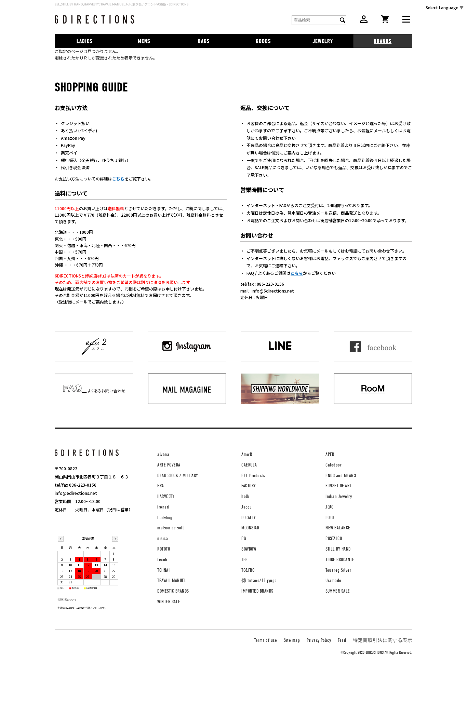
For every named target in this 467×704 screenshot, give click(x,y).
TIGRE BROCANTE (339, 560)
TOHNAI (163, 570)
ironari (163, 507)
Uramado (333, 580)
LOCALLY (248, 517)
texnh (162, 560)
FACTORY (248, 486)
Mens (144, 41)
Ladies (84, 41)
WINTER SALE (169, 602)
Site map (292, 640)
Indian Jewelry (338, 496)
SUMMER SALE (337, 591)
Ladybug (165, 517)
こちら (118, 178)
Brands (382, 41)
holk (245, 496)
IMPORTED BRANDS (257, 591)
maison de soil (170, 528)
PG (243, 538)
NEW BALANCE (337, 528)
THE (244, 560)
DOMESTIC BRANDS (173, 591)
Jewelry (323, 41)
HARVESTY (165, 496)
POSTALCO (333, 538)
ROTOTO (163, 549)
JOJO (329, 507)
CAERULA (249, 465)
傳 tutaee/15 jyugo (259, 580)
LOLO (329, 517)
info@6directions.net (76, 493)
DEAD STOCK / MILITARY (177, 475)
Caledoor (333, 465)
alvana (163, 454)
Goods (263, 41)
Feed (342, 640)
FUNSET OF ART (338, 486)
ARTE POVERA (169, 465)
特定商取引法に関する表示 (382, 640)
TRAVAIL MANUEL (171, 580)
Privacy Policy (319, 640)
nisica (162, 538)
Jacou (246, 507)
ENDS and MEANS (340, 475)
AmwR (246, 454)
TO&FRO (247, 570)
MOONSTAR (250, 528)
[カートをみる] (385, 21)
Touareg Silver (338, 570)
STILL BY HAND (338, 549)
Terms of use (265, 640)
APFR (329, 454)
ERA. (161, 486)
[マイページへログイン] (364, 21)
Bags (204, 41)
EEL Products (253, 475)
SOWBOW (248, 549)
